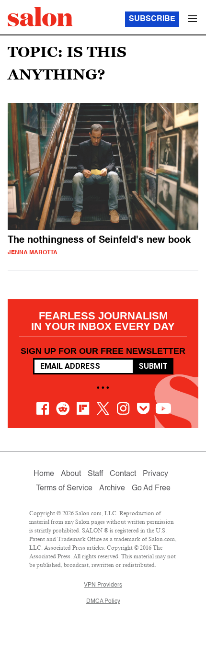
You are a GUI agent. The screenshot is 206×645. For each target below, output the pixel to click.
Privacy (155, 474)
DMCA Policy (103, 601)
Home (44, 474)
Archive (112, 488)
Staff (95, 474)
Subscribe (152, 19)
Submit (153, 366)
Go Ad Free (151, 488)
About (71, 474)
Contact (123, 474)
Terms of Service (64, 488)
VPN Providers (103, 585)
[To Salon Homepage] (40, 16)
